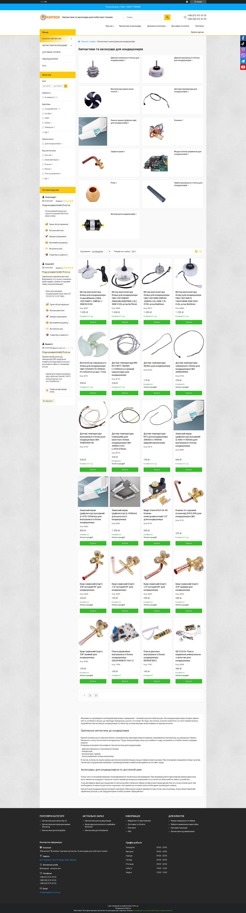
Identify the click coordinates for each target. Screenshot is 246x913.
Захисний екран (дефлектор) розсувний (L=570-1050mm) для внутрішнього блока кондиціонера (92, 516)
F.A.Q (44, 66)
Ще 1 (47, 132)
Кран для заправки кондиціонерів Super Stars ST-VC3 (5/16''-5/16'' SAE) (58, 293)
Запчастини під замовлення (182, 831)
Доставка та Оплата (136, 824)
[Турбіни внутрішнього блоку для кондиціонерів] (156, 194)
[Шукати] (167, 17)
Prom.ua (135, 906)
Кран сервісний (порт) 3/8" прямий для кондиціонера (91, 654)
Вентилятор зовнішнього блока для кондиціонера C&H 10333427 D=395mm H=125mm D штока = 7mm (93, 367)
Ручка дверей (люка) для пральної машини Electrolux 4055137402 (56, 213)
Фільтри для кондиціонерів (123, 214)
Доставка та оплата (180, 26)
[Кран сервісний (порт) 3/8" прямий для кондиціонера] (93, 633)
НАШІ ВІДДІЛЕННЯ (50, 59)
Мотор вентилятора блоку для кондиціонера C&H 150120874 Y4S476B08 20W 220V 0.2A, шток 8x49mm (188, 298)
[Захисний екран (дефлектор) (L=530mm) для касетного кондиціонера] (125, 492)
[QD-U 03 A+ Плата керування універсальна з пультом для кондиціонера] (189, 633)
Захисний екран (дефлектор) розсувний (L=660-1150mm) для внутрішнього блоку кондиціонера (188, 439)
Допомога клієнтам (156, 26)
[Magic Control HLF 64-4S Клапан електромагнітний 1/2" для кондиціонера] (157, 492)
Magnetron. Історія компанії (139, 821)
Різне (113, 183)
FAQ (129, 831)
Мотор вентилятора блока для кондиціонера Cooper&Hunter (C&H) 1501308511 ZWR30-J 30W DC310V (93, 298)
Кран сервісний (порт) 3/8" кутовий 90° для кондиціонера (91, 587)
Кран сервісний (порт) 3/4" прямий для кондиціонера (187, 587)
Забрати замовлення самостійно (184, 824)
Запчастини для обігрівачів (96, 830)
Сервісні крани (117, 152)
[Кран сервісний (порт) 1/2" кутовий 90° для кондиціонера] (157, 565)
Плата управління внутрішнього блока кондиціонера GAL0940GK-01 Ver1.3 (123, 656)
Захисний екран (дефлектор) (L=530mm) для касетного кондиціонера (124, 515)
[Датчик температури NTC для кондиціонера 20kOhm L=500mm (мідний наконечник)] (157, 415)
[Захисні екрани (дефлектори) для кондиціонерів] (93, 131)
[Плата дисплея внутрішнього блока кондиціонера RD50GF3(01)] (157, 633)
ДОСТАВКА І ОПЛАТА (51, 52)
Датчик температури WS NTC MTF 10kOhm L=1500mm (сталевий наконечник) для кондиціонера (124, 369)
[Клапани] (156, 131)
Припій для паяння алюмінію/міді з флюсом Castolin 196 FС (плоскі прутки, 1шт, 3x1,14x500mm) (58, 378)
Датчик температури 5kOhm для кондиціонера (157, 364)
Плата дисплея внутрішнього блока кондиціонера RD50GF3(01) (154, 656)
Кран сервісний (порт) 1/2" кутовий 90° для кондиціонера (155, 587)
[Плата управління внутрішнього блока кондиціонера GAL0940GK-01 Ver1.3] (125, 633)
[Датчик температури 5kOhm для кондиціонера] (157, 344)
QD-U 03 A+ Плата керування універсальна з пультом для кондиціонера (188, 656)
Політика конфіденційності (163, 910)
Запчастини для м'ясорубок (53, 830)
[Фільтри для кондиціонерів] (93, 225)
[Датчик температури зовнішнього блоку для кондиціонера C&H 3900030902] (189, 344)
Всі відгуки (47, 401)
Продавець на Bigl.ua (123, 908)
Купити (93, 322)
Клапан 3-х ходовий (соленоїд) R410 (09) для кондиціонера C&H (188, 513)
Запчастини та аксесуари (130, 26)
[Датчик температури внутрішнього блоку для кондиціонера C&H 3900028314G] (93, 415)
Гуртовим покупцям (179, 828)
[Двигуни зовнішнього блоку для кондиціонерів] (93, 69)
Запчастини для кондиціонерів (98, 821)
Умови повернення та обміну (183, 821)
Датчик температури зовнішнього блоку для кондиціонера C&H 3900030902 (188, 367)
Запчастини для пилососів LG (54, 821)
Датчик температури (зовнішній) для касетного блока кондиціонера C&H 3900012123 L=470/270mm (122, 441)
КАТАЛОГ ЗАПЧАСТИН (51, 39)
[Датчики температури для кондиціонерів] (156, 100)
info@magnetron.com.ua (50, 892)
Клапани (178, 120)
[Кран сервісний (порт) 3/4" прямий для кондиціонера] (189, 565)
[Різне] (93, 194)
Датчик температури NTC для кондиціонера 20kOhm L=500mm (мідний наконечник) (156, 438)
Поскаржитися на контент (142, 910)
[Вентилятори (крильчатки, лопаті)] (93, 100)
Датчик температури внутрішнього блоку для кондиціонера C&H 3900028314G (92, 438)
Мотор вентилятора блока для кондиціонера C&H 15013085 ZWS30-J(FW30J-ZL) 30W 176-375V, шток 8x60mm (156, 298)
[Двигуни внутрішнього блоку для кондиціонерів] (156, 69)
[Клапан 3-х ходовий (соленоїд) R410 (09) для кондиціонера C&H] (189, 492)
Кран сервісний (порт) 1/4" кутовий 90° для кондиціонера (123, 587)
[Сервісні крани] (93, 162)
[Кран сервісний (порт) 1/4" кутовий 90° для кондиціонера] (125, 565)
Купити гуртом (197, 32)
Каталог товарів (88, 42)
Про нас (109, 26)
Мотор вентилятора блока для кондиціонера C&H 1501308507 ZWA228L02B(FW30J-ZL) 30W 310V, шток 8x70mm (124, 298)
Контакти (200, 26)
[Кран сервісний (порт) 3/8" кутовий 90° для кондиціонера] (93, 565)
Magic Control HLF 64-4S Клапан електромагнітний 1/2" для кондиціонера (155, 515)
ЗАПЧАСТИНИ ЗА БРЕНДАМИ (54, 45)
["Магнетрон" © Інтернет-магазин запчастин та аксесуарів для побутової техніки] (50, 17)
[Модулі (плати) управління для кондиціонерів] (156, 162)
